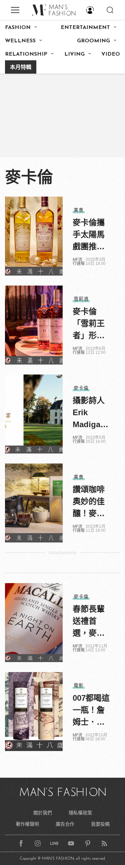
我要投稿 (100, 824)
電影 (79, 685)
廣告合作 (65, 824)
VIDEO (110, 54)
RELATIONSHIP (26, 54)
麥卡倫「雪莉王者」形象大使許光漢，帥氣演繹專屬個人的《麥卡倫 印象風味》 (91, 324)
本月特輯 (20, 67)
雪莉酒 (81, 299)
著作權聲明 (27, 824)
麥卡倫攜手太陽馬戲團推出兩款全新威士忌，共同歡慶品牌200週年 (91, 235)
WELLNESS (20, 41)
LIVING (74, 54)
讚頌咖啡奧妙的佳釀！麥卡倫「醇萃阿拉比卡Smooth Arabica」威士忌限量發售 (91, 502)
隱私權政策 (80, 812)
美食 (79, 210)
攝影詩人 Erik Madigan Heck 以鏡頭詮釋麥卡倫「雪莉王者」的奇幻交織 (91, 413)
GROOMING (93, 41)
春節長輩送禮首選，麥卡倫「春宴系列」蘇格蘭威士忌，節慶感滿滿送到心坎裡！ (89, 621)
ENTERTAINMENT (85, 27)
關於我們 (42, 812)
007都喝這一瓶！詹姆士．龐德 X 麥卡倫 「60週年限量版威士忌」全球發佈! (91, 710)
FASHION (18, 27)
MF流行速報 (79, 261)
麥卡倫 (81, 388)
